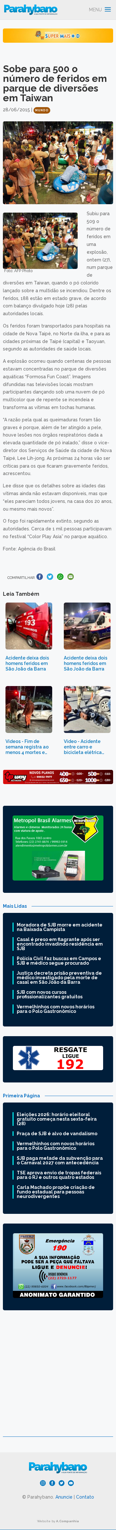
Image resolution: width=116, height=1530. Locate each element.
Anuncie (63, 1497)
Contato (85, 1497)
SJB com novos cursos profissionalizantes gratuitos (49, 994)
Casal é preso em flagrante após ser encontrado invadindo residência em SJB (60, 944)
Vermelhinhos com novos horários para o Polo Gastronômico (55, 1009)
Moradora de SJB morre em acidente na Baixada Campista (59, 927)
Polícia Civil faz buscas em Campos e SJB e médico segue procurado (59, 960)
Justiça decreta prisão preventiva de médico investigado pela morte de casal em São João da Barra (59, 977)
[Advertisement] (58, 1378)
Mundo (42, 110)
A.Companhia (67, 1521)
